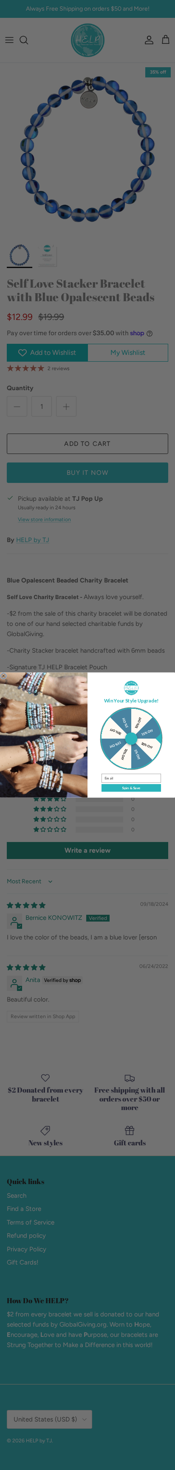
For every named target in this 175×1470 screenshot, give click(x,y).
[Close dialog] (3, 676)
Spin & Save (131, 788)
